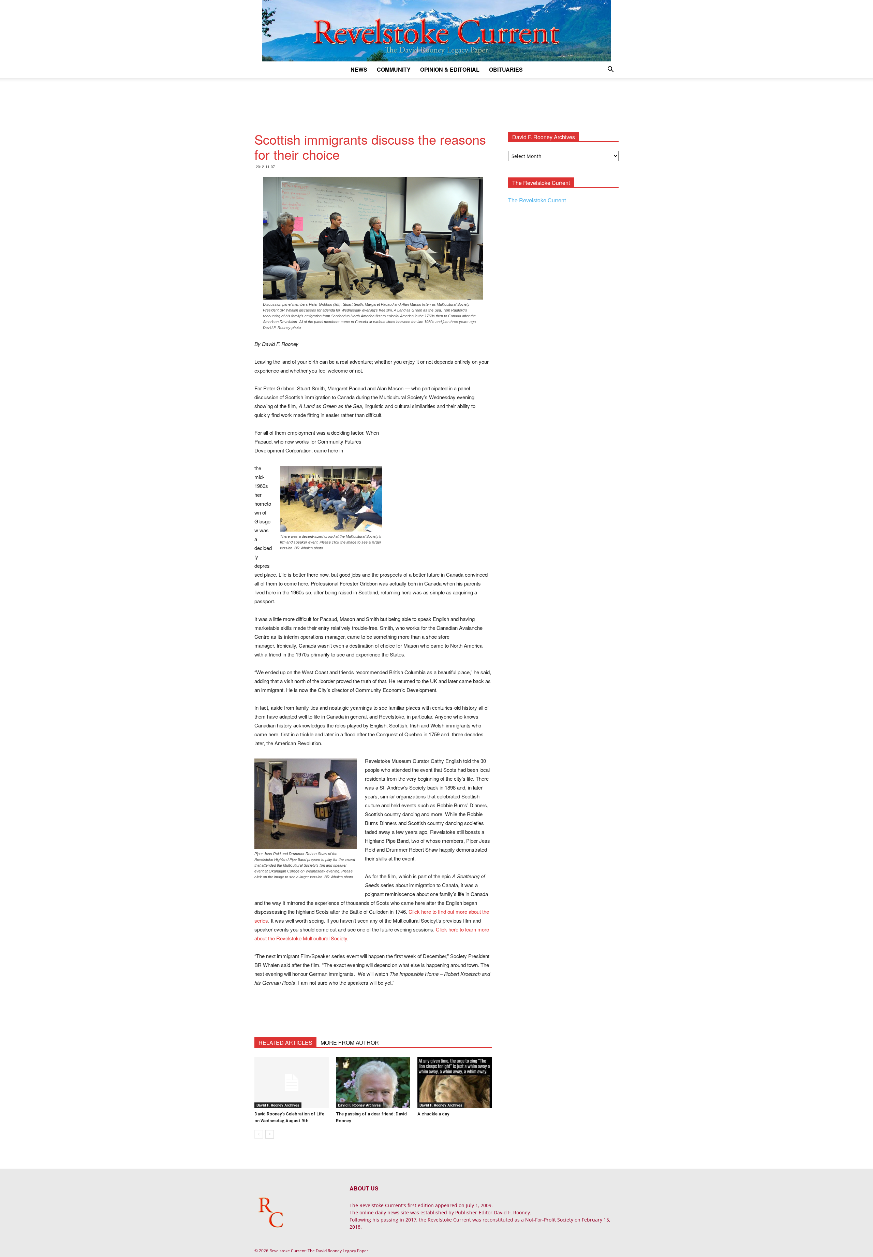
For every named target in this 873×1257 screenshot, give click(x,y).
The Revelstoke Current (537, 200)
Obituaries (506, 69)
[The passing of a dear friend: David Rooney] (373, 1082)
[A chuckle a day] (454, 1082)
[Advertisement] (436, 101)
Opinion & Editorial (449, 69)
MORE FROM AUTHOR (350, 1042)
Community (394, 69)
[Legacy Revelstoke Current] (436, 30)
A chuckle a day (433, 1113)
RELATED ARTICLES (285, 1042)
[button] (610, 70)
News (359, 69)
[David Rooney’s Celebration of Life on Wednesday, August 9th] (291, 1082)
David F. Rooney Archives (277, 1105)
